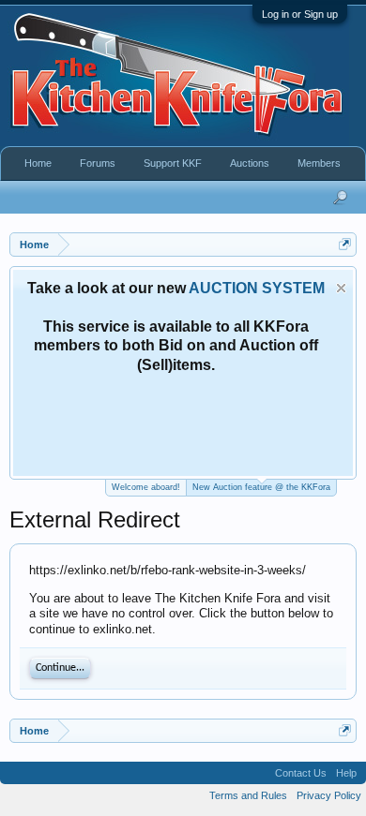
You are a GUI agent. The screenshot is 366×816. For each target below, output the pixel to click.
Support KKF (173, 163)
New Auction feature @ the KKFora (261, 487)
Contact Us (301, 773)
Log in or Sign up (300, 14)
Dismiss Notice (341, 288)
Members (319, 163)
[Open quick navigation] (345, 244)
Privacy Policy (329, 795)
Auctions (249, 163)
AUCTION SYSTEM (257, 288)
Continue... (60, 668)
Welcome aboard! (146, 487)
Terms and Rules (248, 795)
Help (346, 773)
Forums (97, 163)
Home (38, 163)
